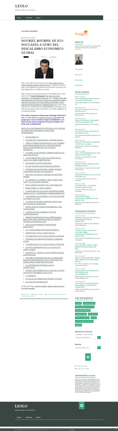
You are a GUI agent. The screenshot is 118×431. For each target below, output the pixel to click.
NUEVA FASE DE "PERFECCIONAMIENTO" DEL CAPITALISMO (42, 208)
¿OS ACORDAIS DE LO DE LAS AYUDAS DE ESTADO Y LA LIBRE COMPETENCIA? (42, 159)
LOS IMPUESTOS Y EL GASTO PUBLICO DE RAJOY (44, 236)
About (38, 18)
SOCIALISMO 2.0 (31, 137)
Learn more (71, 429)
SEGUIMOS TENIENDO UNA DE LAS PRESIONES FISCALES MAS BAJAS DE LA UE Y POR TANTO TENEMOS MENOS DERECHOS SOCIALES (43, 260)
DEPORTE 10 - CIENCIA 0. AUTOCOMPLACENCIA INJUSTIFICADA (43, 253)
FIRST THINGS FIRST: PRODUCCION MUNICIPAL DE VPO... (86, 247)
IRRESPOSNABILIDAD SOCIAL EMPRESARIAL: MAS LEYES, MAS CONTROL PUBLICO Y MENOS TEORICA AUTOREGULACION (42, 219)
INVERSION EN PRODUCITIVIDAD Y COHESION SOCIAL (43, 240)
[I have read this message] (116, 429)
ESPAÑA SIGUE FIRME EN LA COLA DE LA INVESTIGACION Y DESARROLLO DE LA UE (44, 271)
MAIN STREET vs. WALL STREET (38, 188)
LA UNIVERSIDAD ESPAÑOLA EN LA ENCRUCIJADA (38, 266)
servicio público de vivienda (84, 321)
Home (19, 18)
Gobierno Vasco (81, 314)
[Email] (88, 357)
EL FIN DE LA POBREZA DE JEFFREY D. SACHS (43, 279)
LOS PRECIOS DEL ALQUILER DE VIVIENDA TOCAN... (87, 132)
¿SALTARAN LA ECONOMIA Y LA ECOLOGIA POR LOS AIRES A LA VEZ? (43, 197)
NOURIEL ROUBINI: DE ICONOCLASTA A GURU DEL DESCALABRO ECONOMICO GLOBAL (42, 46)
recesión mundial (28, 288)
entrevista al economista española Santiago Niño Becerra (42, 84)
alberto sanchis (81, 258)
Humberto (79, 218)
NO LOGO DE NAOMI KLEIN (36, 282)
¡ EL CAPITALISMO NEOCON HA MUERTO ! (42, 230)
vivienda (78, 303)
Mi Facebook (79, 80)
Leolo (77, 245)
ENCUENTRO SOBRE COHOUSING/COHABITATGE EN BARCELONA (86, 198)
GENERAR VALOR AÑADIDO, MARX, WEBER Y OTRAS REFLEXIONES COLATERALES (42, 170)
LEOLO (21, 5)
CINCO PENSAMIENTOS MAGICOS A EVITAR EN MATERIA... (87, 99)
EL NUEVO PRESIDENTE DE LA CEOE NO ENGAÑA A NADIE (42, 248)
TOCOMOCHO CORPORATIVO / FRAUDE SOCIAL (44, 140)
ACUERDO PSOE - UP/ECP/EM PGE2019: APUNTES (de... (85, 186)
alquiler (78, 325)
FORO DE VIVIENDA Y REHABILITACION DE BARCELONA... (87, 121)
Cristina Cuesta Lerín (83, 230)
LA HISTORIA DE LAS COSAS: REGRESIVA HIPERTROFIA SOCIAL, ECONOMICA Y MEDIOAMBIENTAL (44, 192)
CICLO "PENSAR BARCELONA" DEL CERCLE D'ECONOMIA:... (87, 154)
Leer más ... (78, 49)
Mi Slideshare (79, 85)
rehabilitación (93, 314)
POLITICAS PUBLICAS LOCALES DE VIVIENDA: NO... (88, 176)
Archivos (28, 18)
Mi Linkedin (78, 69)
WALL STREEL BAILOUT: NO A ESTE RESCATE (43, 185)
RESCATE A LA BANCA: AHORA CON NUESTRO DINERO (42, 175)
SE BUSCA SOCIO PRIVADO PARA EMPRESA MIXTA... (87, 165)
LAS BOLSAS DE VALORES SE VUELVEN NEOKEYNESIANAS (39, 213)
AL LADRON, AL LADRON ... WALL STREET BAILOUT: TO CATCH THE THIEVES (43, 181)
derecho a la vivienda (82, 318)
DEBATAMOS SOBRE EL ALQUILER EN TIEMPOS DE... (87, 285)
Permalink (26, 294)
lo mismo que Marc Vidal (47, 117)
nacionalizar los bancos (39, 98)
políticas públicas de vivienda (85, 307)
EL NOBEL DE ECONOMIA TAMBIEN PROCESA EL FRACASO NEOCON (44, 154)
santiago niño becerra (55, 286)
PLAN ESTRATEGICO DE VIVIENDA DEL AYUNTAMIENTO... (87, 272)
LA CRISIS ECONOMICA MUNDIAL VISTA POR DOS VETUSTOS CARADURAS (42, 202)
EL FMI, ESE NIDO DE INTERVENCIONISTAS (42, 166)
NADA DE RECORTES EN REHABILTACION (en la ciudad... (87, 143)
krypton (78, 271)
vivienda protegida (89, 303)
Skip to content (5, 1)
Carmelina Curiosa (82, 283)
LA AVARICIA (30, 275)
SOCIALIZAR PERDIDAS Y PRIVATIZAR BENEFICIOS (39, 225)
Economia (40, 294)
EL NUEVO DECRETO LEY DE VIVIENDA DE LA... (87, 110)
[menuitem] (19, 17)
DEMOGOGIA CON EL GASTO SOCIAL (40, 233)
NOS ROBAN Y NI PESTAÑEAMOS (38, 163)
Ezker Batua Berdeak (83, 310)
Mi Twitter (78, 75)
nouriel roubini (41, 286)
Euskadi (93, 318)
